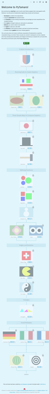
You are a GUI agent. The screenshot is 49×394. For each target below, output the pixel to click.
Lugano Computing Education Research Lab (25, 390)
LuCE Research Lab (24, 384)
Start (27, 43)
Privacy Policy (12, 392)
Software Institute (41, 390)
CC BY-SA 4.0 (42, 384)
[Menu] (3, 2)
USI (46, 390)
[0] (43, 2)
